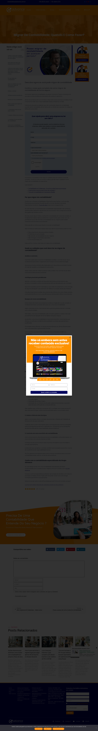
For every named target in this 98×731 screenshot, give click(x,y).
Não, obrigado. (47, 728)
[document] (49, 365)
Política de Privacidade (58, 728)
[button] (70, 337)
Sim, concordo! (38, 728)
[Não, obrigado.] (96, 728)
